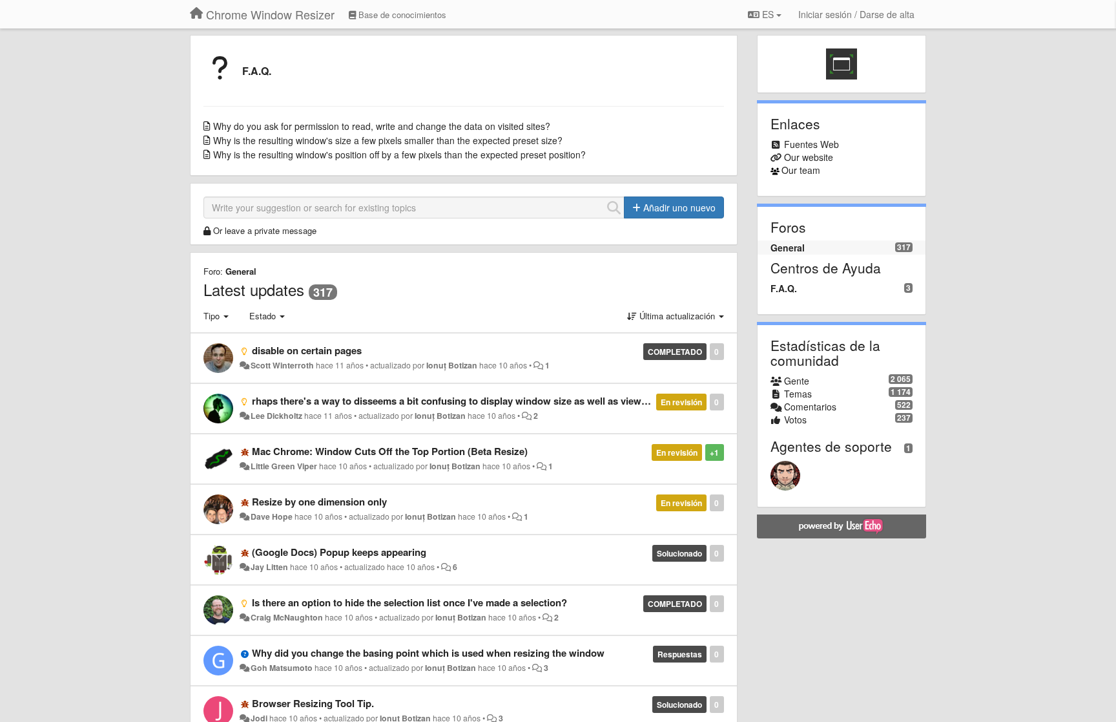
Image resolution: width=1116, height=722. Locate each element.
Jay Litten (269, 567)
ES (768, 14)
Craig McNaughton (287, 617)
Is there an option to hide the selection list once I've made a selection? (409, 602)
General (240, 271)
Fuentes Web (811, 144)
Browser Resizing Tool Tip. (313, 703)
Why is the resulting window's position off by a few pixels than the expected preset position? (399, 154)
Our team (800, 170)
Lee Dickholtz (276, 415)
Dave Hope (272, 516)
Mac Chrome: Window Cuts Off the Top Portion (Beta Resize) (390, 451)
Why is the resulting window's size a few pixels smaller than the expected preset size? (388, 140)
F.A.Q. (256, 70)
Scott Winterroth (282, 365)
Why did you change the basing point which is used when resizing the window (428, 653)
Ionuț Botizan (451, 365)
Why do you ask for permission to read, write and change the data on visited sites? (381, 126)
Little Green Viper (284, 466)
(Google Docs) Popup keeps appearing (339, 552)
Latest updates (253, 289)
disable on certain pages (307, 350)
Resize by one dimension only (319, 501)
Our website (808, 157)
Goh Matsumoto (282, 668)
